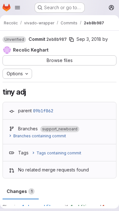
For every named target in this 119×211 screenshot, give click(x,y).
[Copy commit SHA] (71, 39)
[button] (14, 39)
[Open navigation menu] (17, 8)
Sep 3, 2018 (88, 39)
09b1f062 (43, 111)
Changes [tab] (19, 191)
